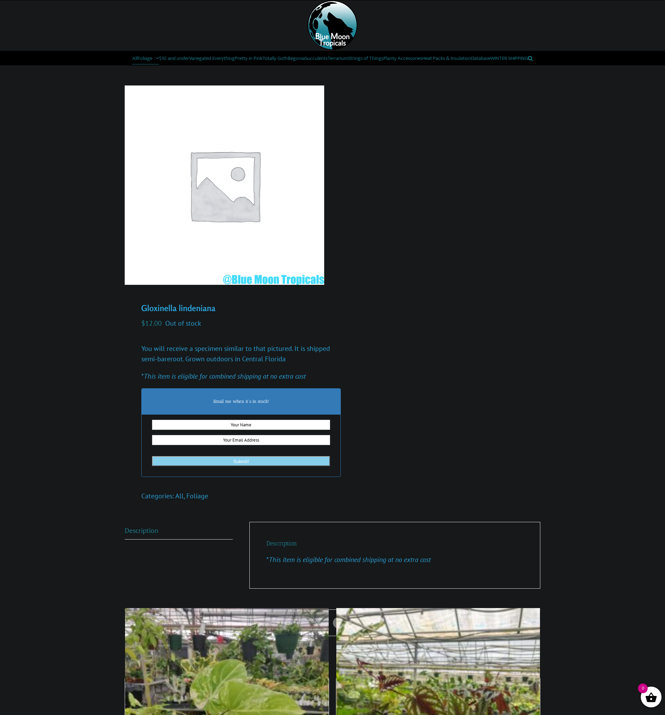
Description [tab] (141, 530)
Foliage (197, 495)
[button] (530, 58)
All (179, 495)
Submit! (241, 461)
